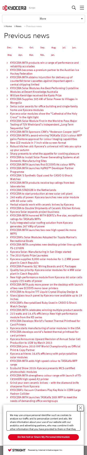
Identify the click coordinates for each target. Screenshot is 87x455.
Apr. (20, 55)
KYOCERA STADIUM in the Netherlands (33, 190)
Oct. (32, 47)
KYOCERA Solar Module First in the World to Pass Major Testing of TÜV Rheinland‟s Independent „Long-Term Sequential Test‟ (43, 125)
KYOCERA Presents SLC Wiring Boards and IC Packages (43, 266)
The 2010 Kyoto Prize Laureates (29, 255)
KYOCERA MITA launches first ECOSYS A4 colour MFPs (42, 164)
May (9, 55)
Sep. (42, 47)
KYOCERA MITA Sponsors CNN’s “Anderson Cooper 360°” (45, 132)
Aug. (53, 47)
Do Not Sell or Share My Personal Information (44, 437)
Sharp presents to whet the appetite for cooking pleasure (44, 153)
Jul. (64, 47)
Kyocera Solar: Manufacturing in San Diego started (40, 252)
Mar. (31, 55)
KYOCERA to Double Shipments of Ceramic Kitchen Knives (45, 208)
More (44, 20)
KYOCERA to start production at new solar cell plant (41, 193)
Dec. (9, 47)
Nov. (20, 47)
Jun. (74, 47)
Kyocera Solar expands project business (34, 212)
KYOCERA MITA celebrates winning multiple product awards (46, 310)
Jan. (53, 55)
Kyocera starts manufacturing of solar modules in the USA (45, 328)
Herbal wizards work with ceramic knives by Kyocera (42, 204)
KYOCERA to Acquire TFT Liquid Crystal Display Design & (44, 292)
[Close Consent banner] (80, 408)
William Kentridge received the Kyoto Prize (36, 95)
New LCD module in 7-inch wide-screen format (38, 142)
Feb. (42, 55)
